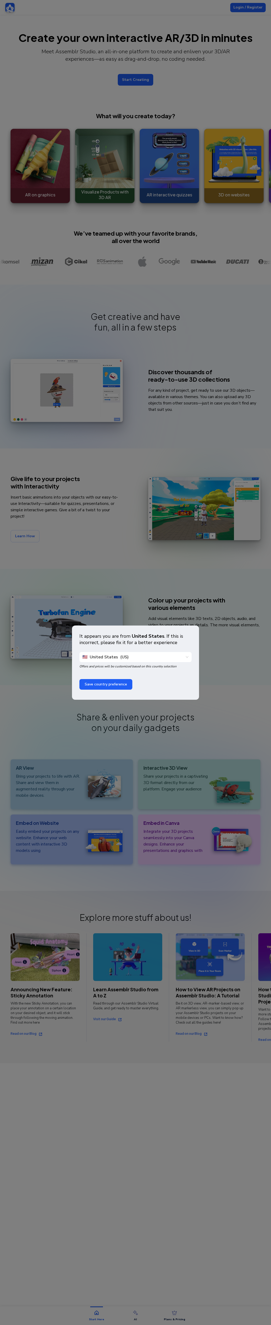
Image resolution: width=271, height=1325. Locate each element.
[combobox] (133, 657)
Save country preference (106, 684)
